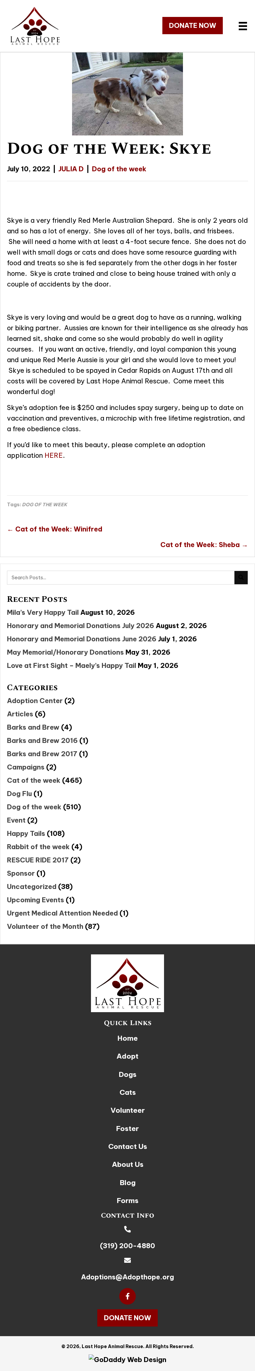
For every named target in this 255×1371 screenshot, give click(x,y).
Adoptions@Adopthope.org (127, 1277)
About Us (127, 1164)
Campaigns (25, 767)
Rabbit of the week (38, 847)
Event (16, 820)
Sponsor (21, 873)
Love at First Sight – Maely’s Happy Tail (71, 665)
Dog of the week (119, 169)
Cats (128, 1092)
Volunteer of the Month (45, 926)
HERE (53, 455)
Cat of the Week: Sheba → (204, 544)
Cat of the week (33, 780)
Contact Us (127, 1146)
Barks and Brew (33, 727)
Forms (127, 1200)
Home (128, 1038)
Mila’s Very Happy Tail (43, 612)
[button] (192, 25)
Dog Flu (19, 793)
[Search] (241, 577)
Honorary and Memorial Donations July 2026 (80, 625)
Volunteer (128, 1110)
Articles (20, 714)
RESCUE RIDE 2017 (38, 860)
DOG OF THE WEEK (44, 505)
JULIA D (71, 169)
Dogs (127, 1074)
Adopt (127, 1056)
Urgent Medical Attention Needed (62, 913)
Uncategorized (31, 886)
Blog (127, 1182)
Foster (127, 1128)
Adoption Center (35, 700)
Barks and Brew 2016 (42, 740)
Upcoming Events (35, 900)
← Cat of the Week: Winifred (54, 529)
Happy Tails (26, 833)
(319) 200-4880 (127, 1246)
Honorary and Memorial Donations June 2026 (81, 639)
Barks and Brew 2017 (42, 754)
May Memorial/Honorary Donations (65, 652)
